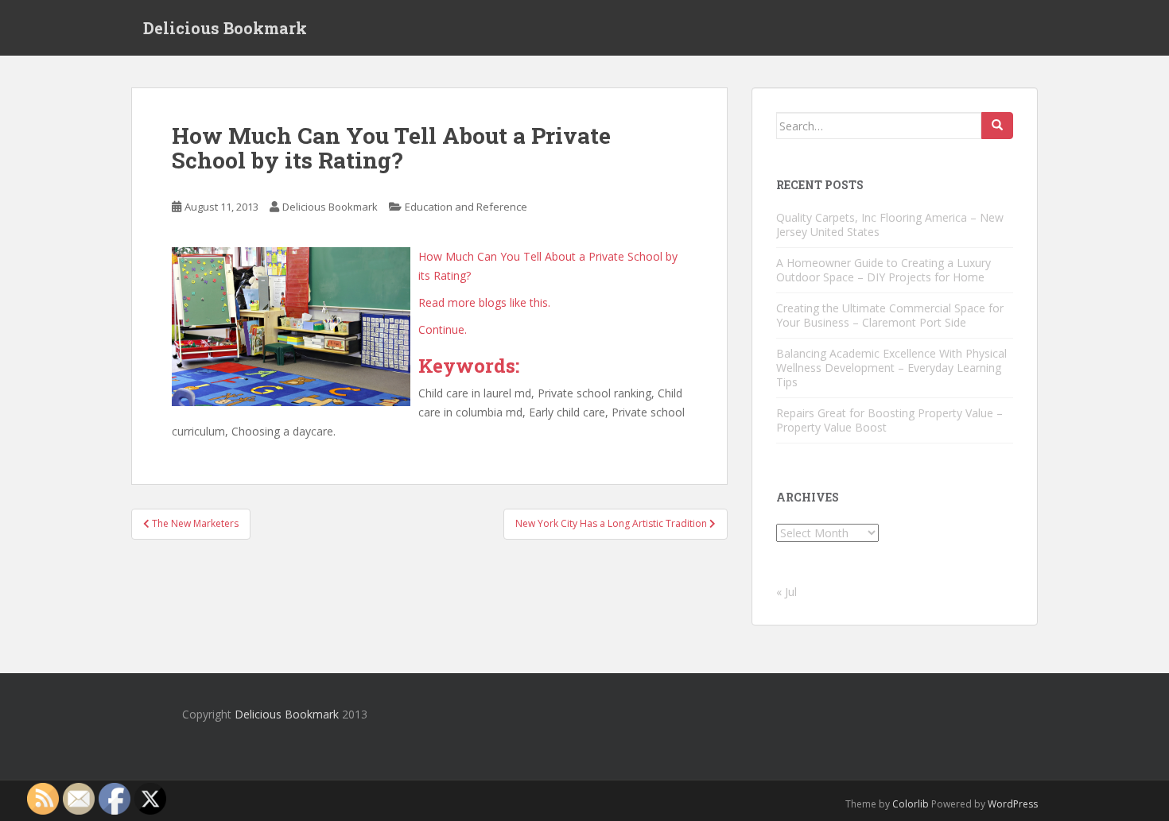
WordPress (1013, 804)
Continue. (442, 329)
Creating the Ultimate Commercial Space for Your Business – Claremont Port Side (890, 315)
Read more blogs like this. (484, 302)
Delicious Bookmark (225, 27)
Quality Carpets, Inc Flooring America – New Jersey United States (890, 224)
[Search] (997, 125)
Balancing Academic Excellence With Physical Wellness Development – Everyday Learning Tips (891, 367)
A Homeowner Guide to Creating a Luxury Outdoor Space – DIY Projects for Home (883, 270)
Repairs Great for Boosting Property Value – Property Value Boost (889, 420)
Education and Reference (466, 206)
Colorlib (910, 804)
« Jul (786, 591)
